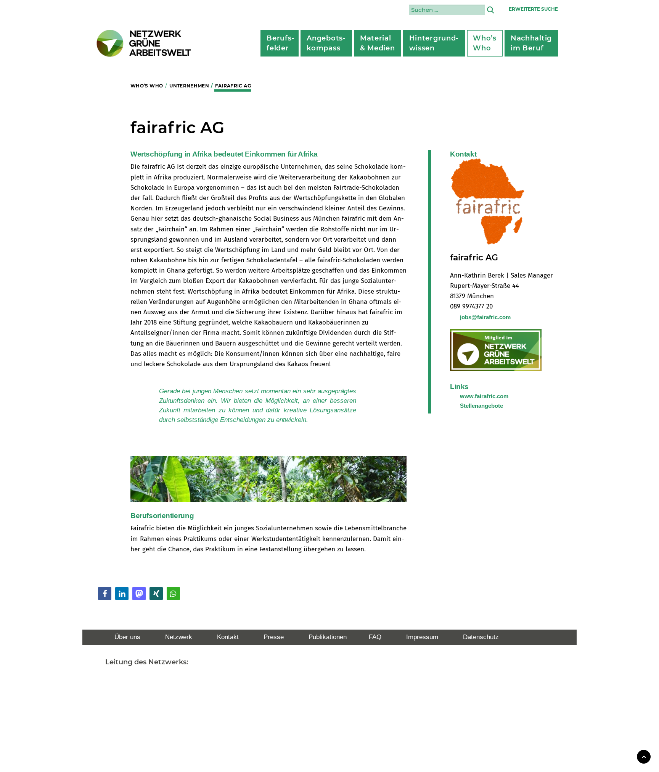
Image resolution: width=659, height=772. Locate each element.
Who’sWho (485, 43)
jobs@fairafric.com (485, 317)
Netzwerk (178, 637)
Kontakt (228, 637)
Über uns (127, 637)
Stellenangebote (481, 405)
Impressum (422, 637)
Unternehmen (189, 86)
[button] (104, 593)
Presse (274, 637)
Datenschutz (481, 637)
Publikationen (328, 637)
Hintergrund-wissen (434, 43)
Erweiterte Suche (533, 9)
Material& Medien (377, 43)
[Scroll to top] (644, 756)
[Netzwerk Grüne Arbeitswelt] (144, 43)
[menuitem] (279, 43)
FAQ (375, 637)
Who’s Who (146, 86)
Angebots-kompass (326, 43)
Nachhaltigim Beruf (531, 43)
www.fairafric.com (484, 396)
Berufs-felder (280, 43)
